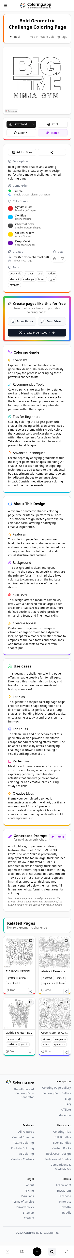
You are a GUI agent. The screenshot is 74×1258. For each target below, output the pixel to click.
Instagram (64, 1190)
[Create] (37, 1251)
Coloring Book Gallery (56, 1093)
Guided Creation (23, 1137)
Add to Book (24, 152)
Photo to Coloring (22, 1148)
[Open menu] (5, 5)
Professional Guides (58, 1159)
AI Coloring (26, 1153)
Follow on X (63, 1185)
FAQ (68, 1104)
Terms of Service (23, 1201)
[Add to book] (31, 941)
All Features (26, 1131)
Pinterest (65, 1201)
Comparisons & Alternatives (61, 1166)
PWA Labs (27, 1196)
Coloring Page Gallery (56, 1087)
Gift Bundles (62, 1137)
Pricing (29, 1190)
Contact (29, 1218)
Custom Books (61, 1148)
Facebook (65, 1196)
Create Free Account (37, 332)
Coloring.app (23, 1082)
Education (64, 1115)
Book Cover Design (58, 1153)
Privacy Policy (25, 1207)
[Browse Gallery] (51, 1251)
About (30, 1185)
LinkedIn (65, 1207)
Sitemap (28, 1212)
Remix (60, 837)
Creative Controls (22, 1159)
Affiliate (66, 1109)
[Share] (52, 152)
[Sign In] (67, 1251)
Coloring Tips (62, 1131)
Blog (68, 1098)
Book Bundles (62, 1142)
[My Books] (22, 1251)
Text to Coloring (23, 1142)
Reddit (66, 1212)
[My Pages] (7, 1251)
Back (17, 37)
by (31, 257)
